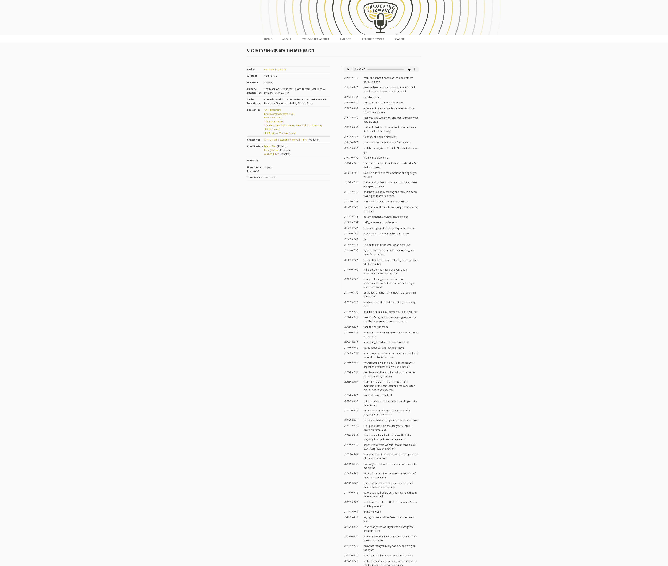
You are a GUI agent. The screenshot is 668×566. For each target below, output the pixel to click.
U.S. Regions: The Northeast (280, 133)
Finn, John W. (271, 150)
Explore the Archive (316, 39)
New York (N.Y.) (273, 117)
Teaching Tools (373, 39)
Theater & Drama (274, 121)
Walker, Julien (271, 154)
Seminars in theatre (275, 69)
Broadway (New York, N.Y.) (279, 113)
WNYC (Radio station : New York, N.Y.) (285, 139)
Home (268, 39)
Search (399, 39)
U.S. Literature (272, 129)
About (286, 39)
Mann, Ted (270, 146)
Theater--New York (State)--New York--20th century (293, 125)
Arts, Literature (272, 109)
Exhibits (345, 39)
